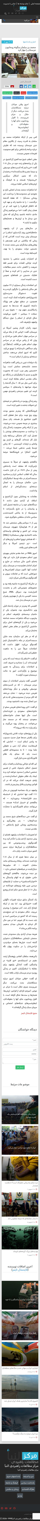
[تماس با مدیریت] (22, 13)
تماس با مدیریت (9, 4)
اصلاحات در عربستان (31, 98)
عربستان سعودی (32, 93)
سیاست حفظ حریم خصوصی (32, 1514)
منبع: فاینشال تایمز (29, 1013)
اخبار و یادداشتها (29, 42)
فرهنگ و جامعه (12, 1483)
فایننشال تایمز (20, 1269)
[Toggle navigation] (37, 17)
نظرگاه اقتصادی (28, 1489)
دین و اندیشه (28, 1476)
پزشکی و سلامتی (12, 1489)
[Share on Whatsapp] (34, 86)
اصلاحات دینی (7, 98)
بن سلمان (16, 93)
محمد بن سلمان (7, 93)
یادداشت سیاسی (27, 1483)
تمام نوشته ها (23, 4)
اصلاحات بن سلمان (18, 98)
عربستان (23, 93)
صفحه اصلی (35, 4)
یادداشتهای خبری (13, 1476)
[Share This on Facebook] (21, 86)
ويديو (20, 1496)
